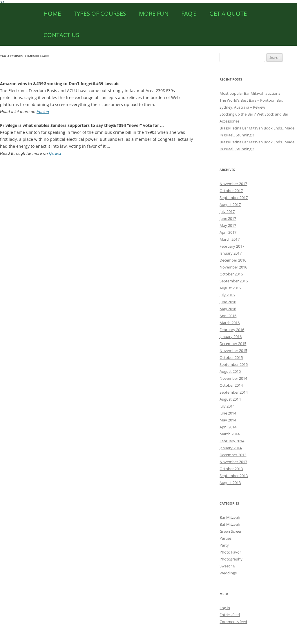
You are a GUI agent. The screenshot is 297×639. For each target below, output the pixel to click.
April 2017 (228, 232)
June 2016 (228, 301)
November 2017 (233, 183)
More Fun (154, 13)
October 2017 (231, 190)
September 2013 (234, 475)
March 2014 (230, 434)
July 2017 (227, 211)
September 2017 (234, 197)
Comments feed (233, 621)
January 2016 (231, 336)
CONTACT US (61, 35)
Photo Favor (230, 552)
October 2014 (231, 385)
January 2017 (231, 253)
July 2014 (227, 406)
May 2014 (228, 420)
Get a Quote (228, 13)
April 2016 (228, 315)
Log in (225, 607)
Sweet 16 (227, 566)
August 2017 (230, 204)
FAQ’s (189, 13)
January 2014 (231, 447)
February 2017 (232, 246)
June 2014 (228, 413)
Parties (225, 538)
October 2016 (231, 274)
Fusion (43, 111)
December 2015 (233, 343)
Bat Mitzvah (230, 524)
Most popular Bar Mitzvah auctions (250, 93)
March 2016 (230, 322)
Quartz (55, 153)
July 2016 (227, 294)
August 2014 (230, 399)
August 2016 (230, 288)
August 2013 (230, 482)
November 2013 (233, 461)
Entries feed (230, 614)
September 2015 (234, 364)
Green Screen (231, 531)
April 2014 (228, 427)
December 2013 (233, 454)
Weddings (228, 573)
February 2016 (232, 329)
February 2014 (232, 440)
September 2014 (234, 392)
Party (224, 545)
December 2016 (233, 260)
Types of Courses (100, 13)
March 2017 (230, 239)
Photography (231, 559)
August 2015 (230, 371)
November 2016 (233, 267)
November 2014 (233, 378)
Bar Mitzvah (230, 517)
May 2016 (228, 308)
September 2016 (234, 281)
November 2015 (233, 350)
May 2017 (228, 225)
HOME (52, 13)
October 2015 (231, 357)
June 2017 (228, 218)
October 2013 (231, 468)
